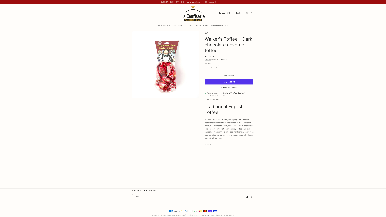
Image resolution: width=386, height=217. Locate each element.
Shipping (208, 59)
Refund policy (193, 215)
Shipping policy (229, 215)
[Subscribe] (169, 196)
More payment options (229, 87)
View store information (216, 99)
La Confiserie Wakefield (165, 215)
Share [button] (209, 145)
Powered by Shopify (179, 215)
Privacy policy (204, 215)
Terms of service (216, 215)
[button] (134, 13)
